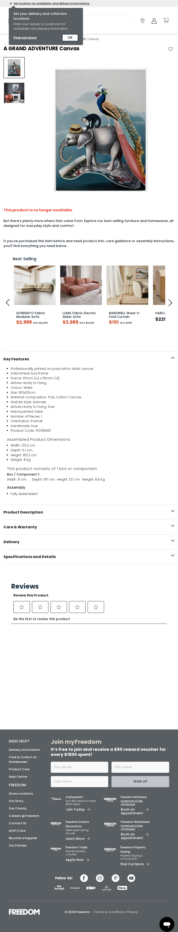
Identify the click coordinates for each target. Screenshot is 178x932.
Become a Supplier (23, 838)
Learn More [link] (75, 838)
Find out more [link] (25, 37)
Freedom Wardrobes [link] (135, 822)
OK (70, 37)
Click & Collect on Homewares (23, 759)
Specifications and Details (29, 556)
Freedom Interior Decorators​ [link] (77, 824)
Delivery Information (24, 750)
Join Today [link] (75, 809)
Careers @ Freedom (24, 816)
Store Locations (21, 793)
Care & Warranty (20, 527)
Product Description (23, 512)
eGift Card (17, 830)
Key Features (16, 359)
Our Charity (18, 808)
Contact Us (17, 823)
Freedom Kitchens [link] (134, 797)
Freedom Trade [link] (76, 847)
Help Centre (18, 776)
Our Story (16, 801)
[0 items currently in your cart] (165, 20)
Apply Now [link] (75, 859)
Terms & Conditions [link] (110, 912)
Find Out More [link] (132, 864)
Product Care (19, 769)
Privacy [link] (132, 912)
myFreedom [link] (74, 797)
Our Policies (18, 845)
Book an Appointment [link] (132, 811)
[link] (142, 20)
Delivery (11, 542)
